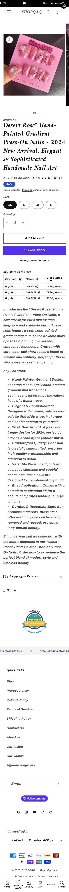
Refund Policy (17, 700)
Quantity (9, 214)
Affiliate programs (21, 765)
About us (14, 737)
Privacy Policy (18, 690)
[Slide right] (43, 113)
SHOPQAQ (28, 870)
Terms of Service (19, 709)
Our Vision (15, 746)
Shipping (27, 190)
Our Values (15, 756)
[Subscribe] (57, 784)
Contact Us (15, 728)
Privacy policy (24, 876)
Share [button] (11, 590)
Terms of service (48, 876)
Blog (10, 681)
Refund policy (48, 870)
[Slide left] (26, 113)
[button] (8, 12)
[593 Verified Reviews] (34, 635)
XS (10, 205)
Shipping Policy (19, 718)
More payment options (34, 260)
